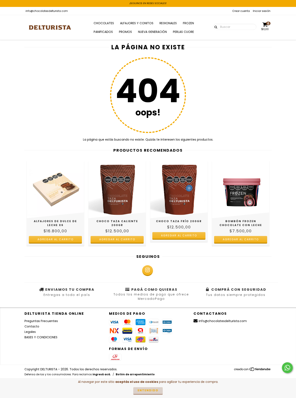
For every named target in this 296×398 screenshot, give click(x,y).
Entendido (148, 390)
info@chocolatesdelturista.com (47, 11)
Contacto (31, 326)
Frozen (188, 23)
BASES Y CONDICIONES (40, 337)
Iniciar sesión (261, 11)
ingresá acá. (102, 374)
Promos (125, 32)
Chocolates (104, 23)
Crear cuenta (241, 11)
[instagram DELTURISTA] (147, 270)
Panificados (103, 32)
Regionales (168, 23)
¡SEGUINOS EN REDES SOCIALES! (148, 3)
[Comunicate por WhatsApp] (287, 367)
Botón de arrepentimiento (135, 374)
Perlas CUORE (183, 32)
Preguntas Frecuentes (41, 321)
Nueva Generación (152, 32)
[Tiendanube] (253, 370)
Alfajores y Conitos (136, 23)
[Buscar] (215, 26)
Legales (30, 332)
